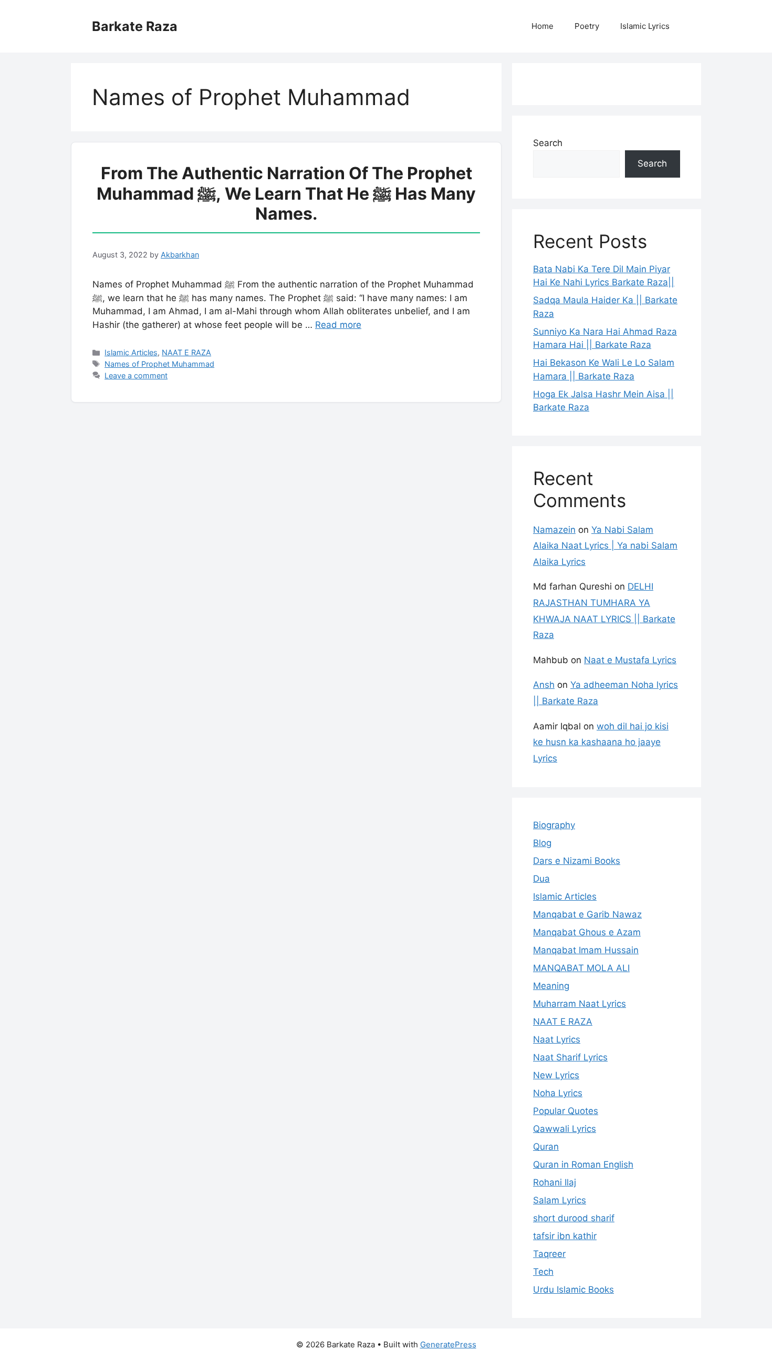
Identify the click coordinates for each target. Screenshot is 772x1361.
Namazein (554, 529)
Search (547, 143)
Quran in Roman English (583, 1164)
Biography (554, 825)
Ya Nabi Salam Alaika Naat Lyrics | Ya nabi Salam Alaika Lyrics (605, 545)
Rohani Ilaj (554, 1182)
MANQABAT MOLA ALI (581, 968)
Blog (542, 843)
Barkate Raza (135, 26)
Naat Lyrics (556, 1039)
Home (542, 26)
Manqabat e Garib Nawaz (587, 914)
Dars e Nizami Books (576, 860)
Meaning (551, 986)
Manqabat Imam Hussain (586, 950)
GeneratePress (448, 1344)
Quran (546, 1146)
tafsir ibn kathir (565, 1236)
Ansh (544, 684)
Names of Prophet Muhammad (159, 363)
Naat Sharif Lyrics (570, 1057)
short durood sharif (573, 1218)
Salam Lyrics (559, 1200)
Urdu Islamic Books (573, 1289)
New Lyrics (556, 1075)
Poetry (587, 26)
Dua (541, 878)
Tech (543, 1271)
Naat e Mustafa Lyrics (630, 660)
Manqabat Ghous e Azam (587, 932)
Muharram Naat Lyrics (579, 1003)
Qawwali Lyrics (564, 1128)
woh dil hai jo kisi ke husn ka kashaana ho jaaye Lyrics (601, 742)
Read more (338, 324)
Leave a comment (136, 375)
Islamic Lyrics (645, 26)
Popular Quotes (565, 1111)
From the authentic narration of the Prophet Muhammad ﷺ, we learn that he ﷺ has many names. (286, 193)
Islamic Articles (131, 352)
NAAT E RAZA (186, 352)
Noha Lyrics (557, 1093)
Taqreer (549, 1254)
